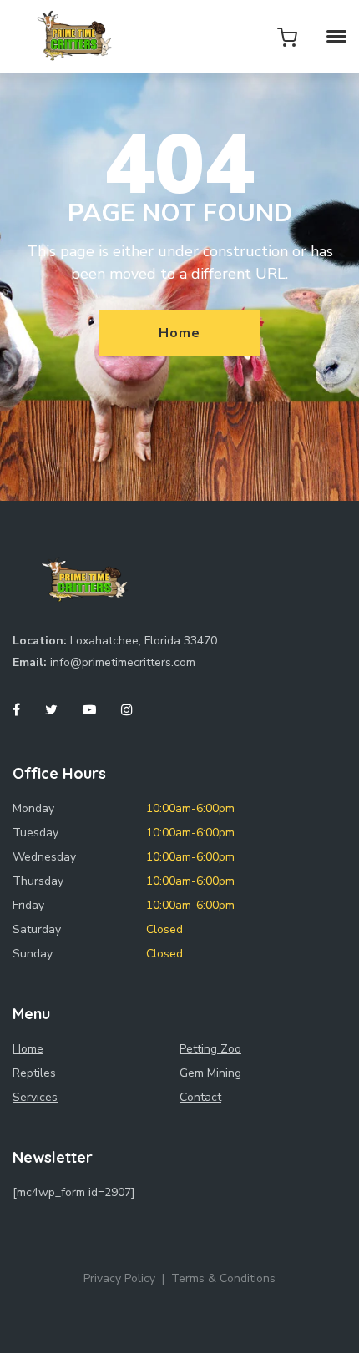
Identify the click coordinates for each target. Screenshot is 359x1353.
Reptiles (34, 1073)
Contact (200, 1097)
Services (35, 1097)
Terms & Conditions (223, 1278)
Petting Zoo (210, 1049)
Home (179, 333)
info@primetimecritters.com (122, 662)
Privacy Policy (119, 1278)
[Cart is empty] (287, 36)
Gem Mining (210, 1073)
